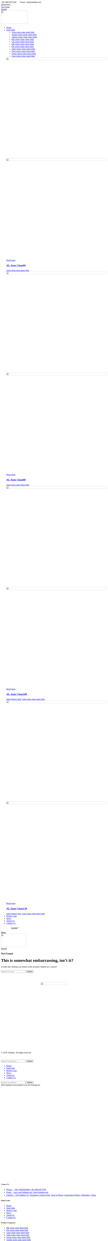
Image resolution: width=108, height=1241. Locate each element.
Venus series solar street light (18, 1237)
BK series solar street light (17, 1228)
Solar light (10, 1208)
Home (8, 1206)
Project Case (11, 1210)
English (14, 928)
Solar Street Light (13, 699)
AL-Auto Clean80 (16, 479)
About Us (10, 1215)
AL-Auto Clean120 (16, 908)
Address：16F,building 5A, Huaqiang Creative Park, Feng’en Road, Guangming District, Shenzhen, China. (51, 1195)
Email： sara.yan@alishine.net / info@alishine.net (27, 1192)
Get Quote (5, 7)
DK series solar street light (17, 1230)
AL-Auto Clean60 (16, 265)
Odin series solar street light (17, 1235)
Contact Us (11, 1217)
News (8, 1213)
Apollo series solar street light (18, 1240)
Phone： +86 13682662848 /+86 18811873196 (26, 1189)
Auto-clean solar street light (17, 270)
